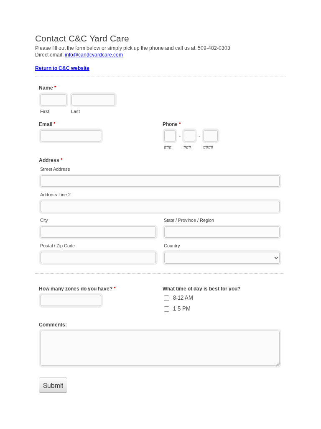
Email (47, 124)
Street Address (55, 169)
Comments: (53, 325)
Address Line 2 (55, 194)
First (44, 111)
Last (75, 111)
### (167, 147)
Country (172, 245)
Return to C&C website (62, 68)
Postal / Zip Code (57, 245)
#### (208, 147)
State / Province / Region (189, 220)
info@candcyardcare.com (94, 55)
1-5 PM (182, 309)
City (44, 220)
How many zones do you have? (77, 289)
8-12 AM (183, 298)
